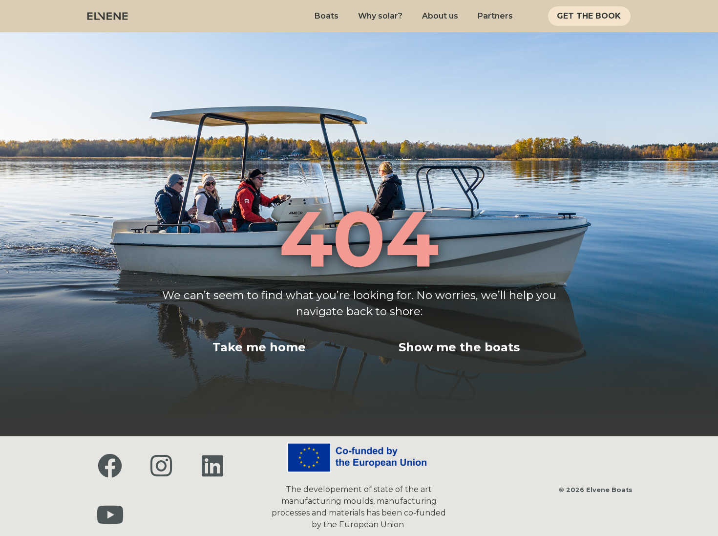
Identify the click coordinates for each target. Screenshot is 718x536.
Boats (326, 16)
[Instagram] (161, 465)
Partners (495, 16)
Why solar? (380, 16)
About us (440, 16)
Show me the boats (459, 347)
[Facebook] (109, 465)
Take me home (259, 347)
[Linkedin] (212, 465)
